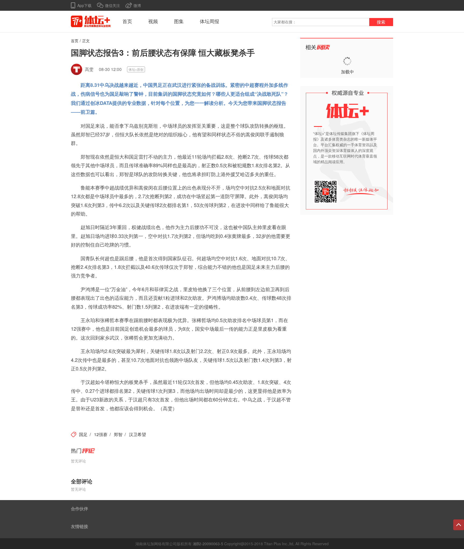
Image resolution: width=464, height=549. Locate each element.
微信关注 (112, 5)
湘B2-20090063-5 (208, 543)
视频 (153, 21)
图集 (179, 21)
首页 (127, 21)
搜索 (381, 22)
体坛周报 (209, 21)
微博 (137, 5)
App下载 (84, 5)
